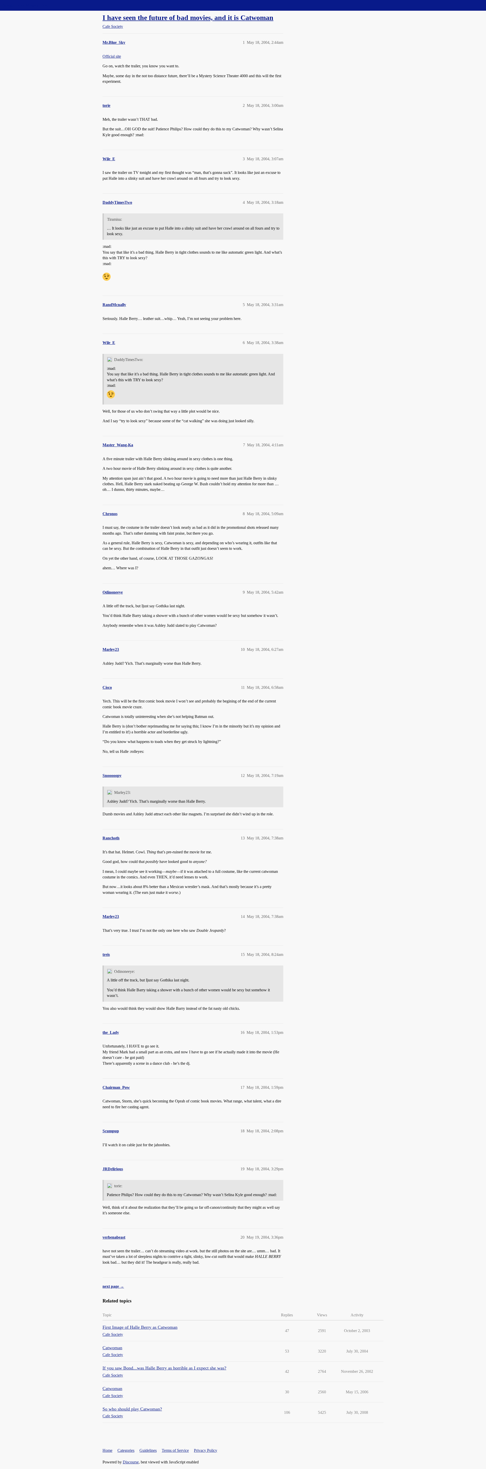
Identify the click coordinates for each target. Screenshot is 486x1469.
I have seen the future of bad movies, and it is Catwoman (188, 18)
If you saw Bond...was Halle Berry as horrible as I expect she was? (164, 1368)
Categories (125, 1450)
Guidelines (148, 1450)
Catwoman (112, 1347)
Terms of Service (175, 1450)
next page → (113, 1286)
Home (107, 1450)
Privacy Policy (205, 1450)
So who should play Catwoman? (132, 1409)
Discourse (131, 1462)
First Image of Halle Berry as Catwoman (140, 1327)
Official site (112, 56)
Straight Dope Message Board (27, 5)
